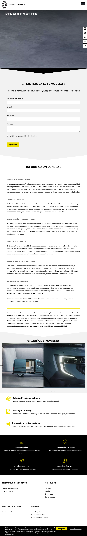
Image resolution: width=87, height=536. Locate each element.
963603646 (9, 492)
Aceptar (61, 528)
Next (85, 366)
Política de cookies (38, 515)
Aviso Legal (35, 512)
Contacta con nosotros (14, 483)
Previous (1, 366)
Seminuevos (50, 497)
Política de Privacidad (29, 136)
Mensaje (11, 124)
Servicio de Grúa (8, 512)
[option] (23, 365)
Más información (75, 529)
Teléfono (11, 115)
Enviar (14, 144)
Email (9, 107)
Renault (48, 488)
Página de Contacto (10, 488)
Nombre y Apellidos (15, 98)
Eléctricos (49, 494)
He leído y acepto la (23, 136)
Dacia (47, 491)
